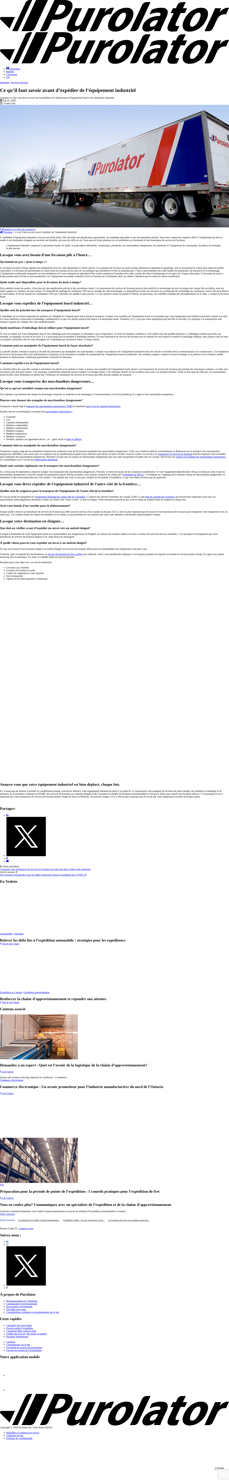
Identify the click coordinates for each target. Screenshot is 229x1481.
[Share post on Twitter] (26, 855)
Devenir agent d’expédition (19, 1328)
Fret (2, 1184)
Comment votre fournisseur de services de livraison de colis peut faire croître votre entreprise (45, 869)
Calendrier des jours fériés (19, 1325)
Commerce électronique (11, 1080)
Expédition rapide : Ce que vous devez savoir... (84, 1220)
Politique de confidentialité (19, 1438)
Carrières (10, 1342)
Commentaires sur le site (18, 1344)
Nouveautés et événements (19, 1306)
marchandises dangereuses (58, 411)
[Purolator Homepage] (114, 63)
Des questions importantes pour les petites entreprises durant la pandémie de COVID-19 (43, 875)
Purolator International (17, 1336)
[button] (13, 68)
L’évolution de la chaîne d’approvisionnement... (39, 1220)
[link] (9, 943)
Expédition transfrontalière (37, 992)
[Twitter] (26, 1285)
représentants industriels (46, 459)
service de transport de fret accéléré (65, 554)
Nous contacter (7, 1214)
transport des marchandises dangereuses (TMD (49, 406)
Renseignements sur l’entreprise (21, 1301)
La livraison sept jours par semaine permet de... (129, 1220)
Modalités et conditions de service (22, 1432)
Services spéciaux (19, 82)
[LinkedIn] (7, 1241)
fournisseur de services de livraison (175, 454)
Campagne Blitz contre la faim (21, 1331)
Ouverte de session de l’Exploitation (24, 1350)
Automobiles (6, 933)
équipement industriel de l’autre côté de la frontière (60, 496)
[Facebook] (7, 1287)
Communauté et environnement (21, 1303)
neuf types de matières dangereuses (103, 406)
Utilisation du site (14, 1435)
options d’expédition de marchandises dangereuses (200, 457)
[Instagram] (7, 1244)
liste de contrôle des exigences (160, 496)
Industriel (4, 82)
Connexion (11, 74)
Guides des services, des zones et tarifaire (26, 1333)
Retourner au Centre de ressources (18, 229)
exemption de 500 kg (133, 474)
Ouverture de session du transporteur (24, 1347)
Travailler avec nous (16, 1309)
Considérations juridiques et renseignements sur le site (32, 1312)
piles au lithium (74, 439)
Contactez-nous (25, 1228)
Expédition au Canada (11, 992)
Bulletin (10, 71)
